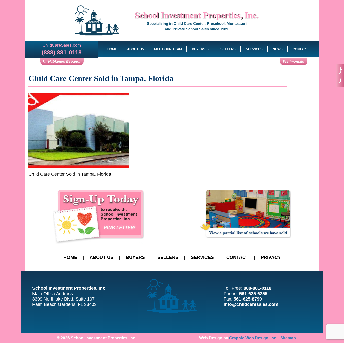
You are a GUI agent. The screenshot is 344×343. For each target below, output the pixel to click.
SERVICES (202, 257)
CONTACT (237, 257)
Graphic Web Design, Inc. (253, 338)
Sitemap (288, 338)
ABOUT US (101, 257)
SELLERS (167, 257)
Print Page (340, 75)
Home (112, 49)
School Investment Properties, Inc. (196, 15)
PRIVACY (271, 257)
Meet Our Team (168, 49)
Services (254, 49)
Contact (300, 49)
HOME (70, 257)
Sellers (228, 49)
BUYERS (135, 257)
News (278, 49)
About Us (135, 49)
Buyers (198, 49)
